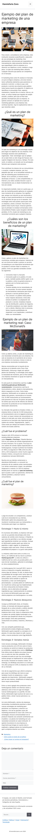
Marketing (7, 734)
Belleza (11, 820)
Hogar (17, 820)
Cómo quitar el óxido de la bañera (15, 737)
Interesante (24, 820)
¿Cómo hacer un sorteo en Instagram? (16, 739)
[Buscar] (29, 815)
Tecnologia (6, 822)
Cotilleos (5, 820)
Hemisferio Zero (10, 4)
